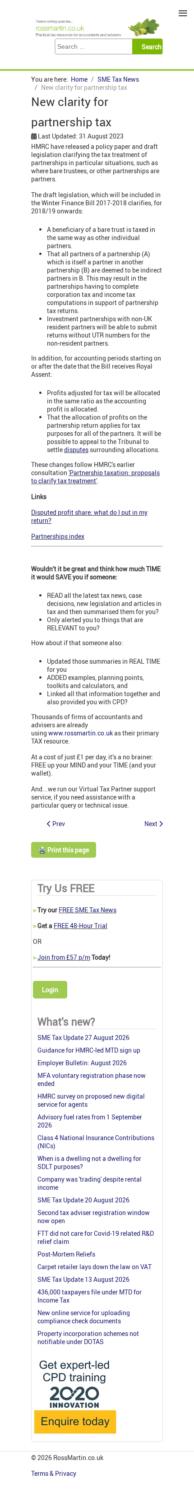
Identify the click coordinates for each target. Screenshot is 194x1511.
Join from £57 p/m (63, 957)
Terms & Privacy (54, 1473)
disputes (76, 449)
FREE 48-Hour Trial (80, 925)
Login (50, 989)
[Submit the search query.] (150, 46)
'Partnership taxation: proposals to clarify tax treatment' (95, 476)
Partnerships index (57, 536)
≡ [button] (183, 13)
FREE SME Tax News (87, 910)
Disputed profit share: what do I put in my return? (89, 516)
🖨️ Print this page (63, 850)
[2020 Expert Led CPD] (74, 1436)
